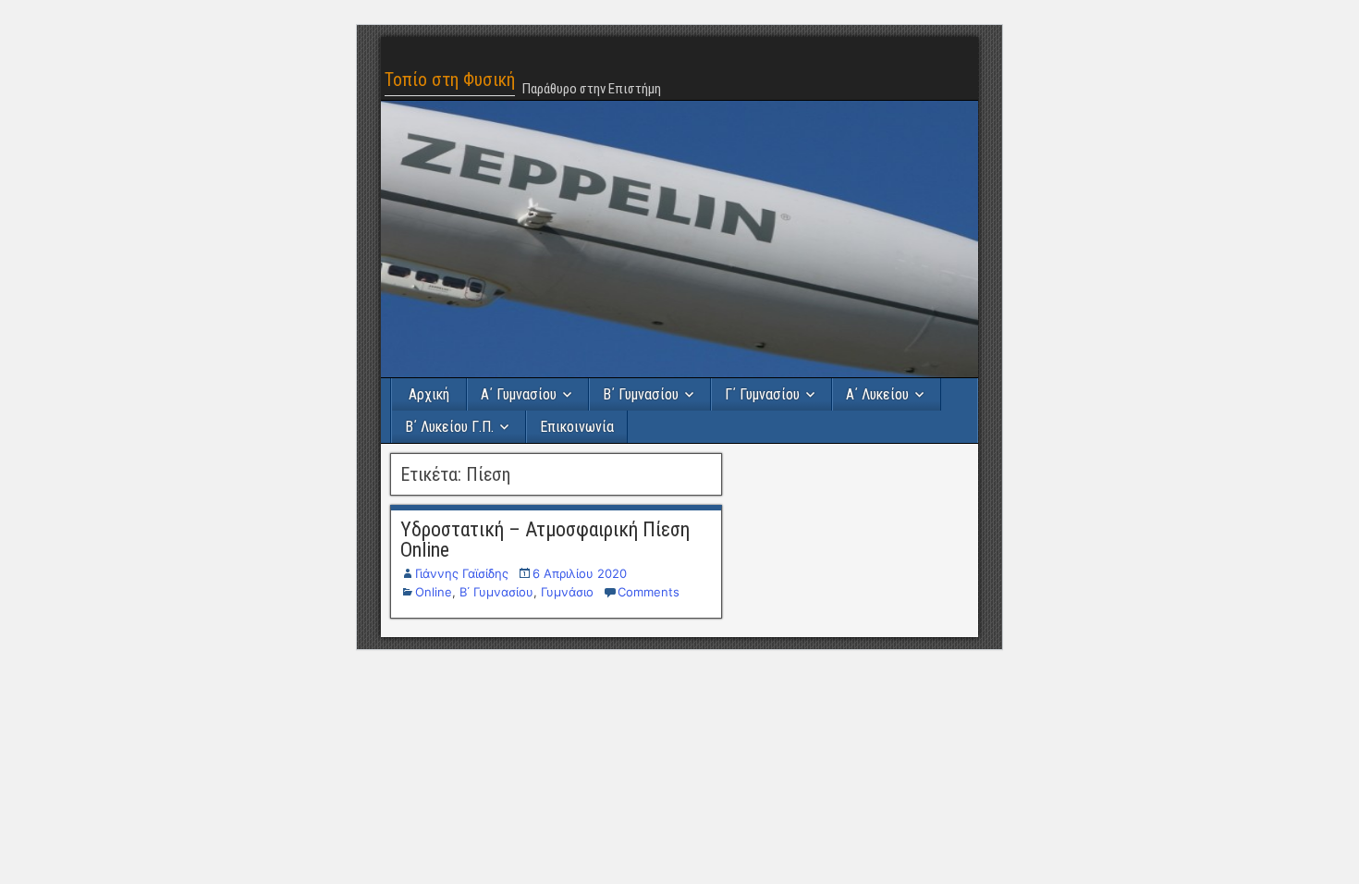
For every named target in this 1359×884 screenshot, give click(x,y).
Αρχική (429, 394)
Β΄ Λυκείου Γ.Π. (449, 427)
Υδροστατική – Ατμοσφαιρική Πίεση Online (545, 539)
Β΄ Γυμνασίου (641, 394)
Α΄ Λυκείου (877, 394)
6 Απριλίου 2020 (580, 573)
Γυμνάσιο (567, 591)
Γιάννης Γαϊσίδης (461, 573)
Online (433, 591)
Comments (649, 591)
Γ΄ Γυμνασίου (762, 394)
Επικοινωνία (577, 427)
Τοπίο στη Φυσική (450, 79)
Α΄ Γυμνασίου (519, 394)
